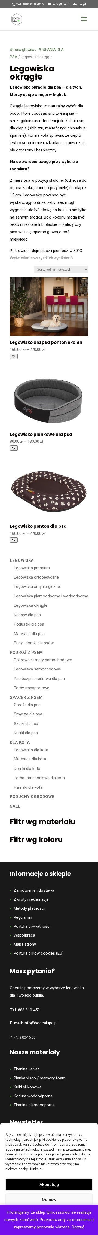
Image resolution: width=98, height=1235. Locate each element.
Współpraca (24, 935)
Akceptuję (49, 1184)
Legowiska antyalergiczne (37, 586)
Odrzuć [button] (78, 1227)
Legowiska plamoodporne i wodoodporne (51, 596)
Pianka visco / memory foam (40, 1078)
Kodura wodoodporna (33, 1096)
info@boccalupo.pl (40, 1023)
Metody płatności (29, 908)
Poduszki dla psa (29, 624)
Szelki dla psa (26, 723)
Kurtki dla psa (26, 732)
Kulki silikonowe (28, 1087)
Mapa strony (25, 944)
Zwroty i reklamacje (31, 899)
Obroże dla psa (27, 704)
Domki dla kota (27, 768)
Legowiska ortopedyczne (36, 577)
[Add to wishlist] (14, 356)
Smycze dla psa (28, 714)
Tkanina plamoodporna (34, 1105)
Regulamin (23, 917)
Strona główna (22, 49)
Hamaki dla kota (28, 787)
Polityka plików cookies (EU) (38, 953)
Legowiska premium (32, 567)
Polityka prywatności (32, 926)
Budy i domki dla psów (34, 643)
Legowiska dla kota (31, 749)
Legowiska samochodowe (37, 669)
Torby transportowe (31, 687)
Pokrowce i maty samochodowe (43, 659)
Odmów (49, 1199)
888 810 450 (29, 1010)
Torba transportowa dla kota (39, 777)
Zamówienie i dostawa (34, 890)
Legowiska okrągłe (30, 605)
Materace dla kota (30, 759)
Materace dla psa (29, 633)
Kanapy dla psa (27, 614)
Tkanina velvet (26, 1069)
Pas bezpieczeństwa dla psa (39, 678)
